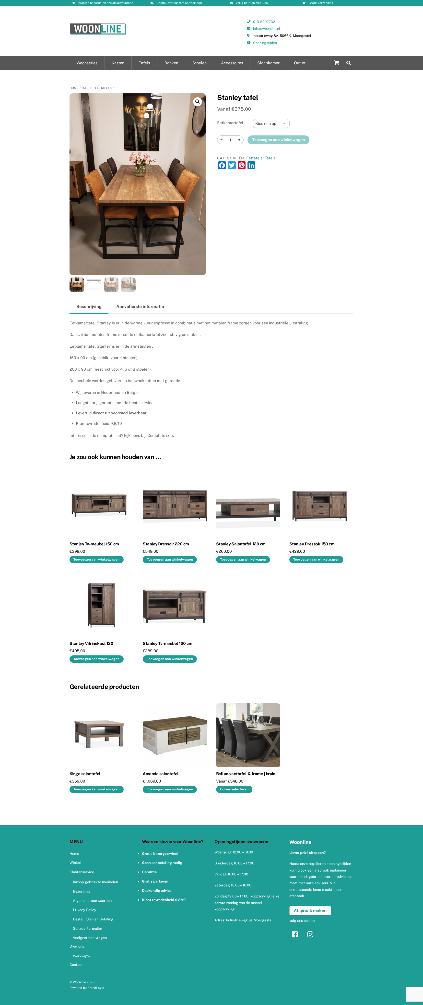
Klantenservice (82, 872)
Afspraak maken (310, 910)
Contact (76, 964)
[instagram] (311, 934)
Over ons (77, 946)
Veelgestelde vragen (90, 938)
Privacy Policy (84, 910)
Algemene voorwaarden (92, 900)
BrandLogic (95, 988)
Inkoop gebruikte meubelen (95, 882)
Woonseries (87, 63)
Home (74, 88)
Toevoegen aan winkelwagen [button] (96, 559)
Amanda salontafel (160, 773)
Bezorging (81, 891)
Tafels (144, 63)
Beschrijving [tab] (89, 306)
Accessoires (232, 63)
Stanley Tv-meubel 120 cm (167, 643)
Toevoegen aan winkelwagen (278, 139)
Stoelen (199, 63)
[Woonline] (98, 33)
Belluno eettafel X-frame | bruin (245, 773)
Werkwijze (81, 956)
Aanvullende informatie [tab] (140, 306)
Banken (171, 63)
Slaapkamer (268, 63)
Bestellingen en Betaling (93, 919)
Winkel (75, 863)
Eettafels (103, 88)
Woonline (79, 982)
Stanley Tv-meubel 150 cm (94, 543)
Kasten (118, 63)
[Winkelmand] (336, 63)
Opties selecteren (234, 789)
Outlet (300, 63)
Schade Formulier (87, 928)
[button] (197, 101)
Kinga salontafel (85, 773)
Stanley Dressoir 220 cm (166, 543)
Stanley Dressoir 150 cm (311, 543)
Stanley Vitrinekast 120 (91, 643)
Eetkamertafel (230, 123)
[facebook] (296, 934)
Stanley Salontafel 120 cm (241, 543)
